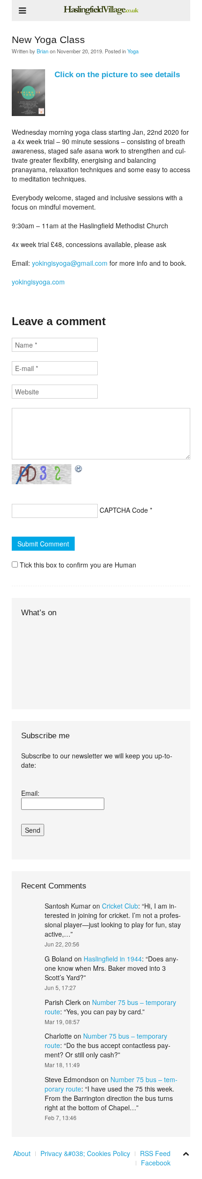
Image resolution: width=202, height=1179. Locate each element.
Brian (42, 51)
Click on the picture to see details (117, 74)
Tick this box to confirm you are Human (77, 564)
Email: (30, 793)
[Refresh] (79, 468)
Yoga (133, 51)
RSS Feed (155, 1153)
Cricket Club (120, 905)
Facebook (156, 1162)
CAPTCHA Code (124, 510)
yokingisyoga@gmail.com (70, 263)
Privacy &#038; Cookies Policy (85, 1153)
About (22, 1153)
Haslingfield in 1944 (113, 958)
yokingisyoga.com (38, 281)
